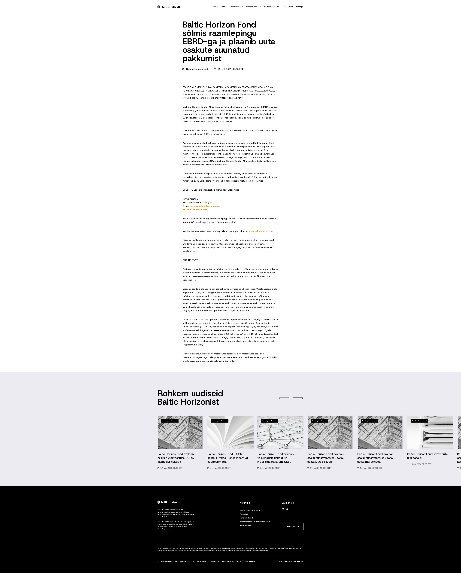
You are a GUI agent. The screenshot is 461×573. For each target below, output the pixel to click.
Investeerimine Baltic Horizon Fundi (255, 521)
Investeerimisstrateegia (250, 510)
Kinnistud (244, 514)
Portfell (224, 6)
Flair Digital (298, 561)
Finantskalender (247, 525)
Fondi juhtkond (246, 518)
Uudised (267, 6)
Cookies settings (165, 561)
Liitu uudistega (296, 6)
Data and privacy (183, 561)
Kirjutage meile (199, 561)
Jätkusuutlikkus (236, 6)
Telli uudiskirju (292, 526)
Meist (215, 6)
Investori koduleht (253, 6)
